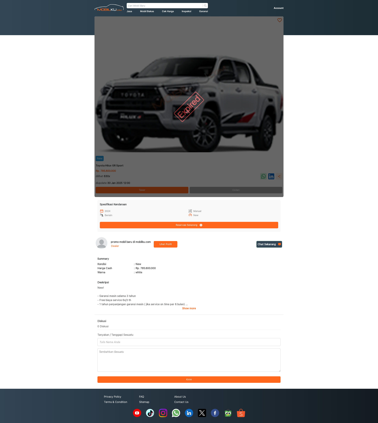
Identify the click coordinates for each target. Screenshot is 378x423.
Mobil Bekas (147, 11)
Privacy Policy (112, 396)
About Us (180, 396)
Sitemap (144, 402)
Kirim (189, 379)
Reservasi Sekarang (186, 225)
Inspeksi (186, 11)
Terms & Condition (115, 402)
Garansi (203, 11)
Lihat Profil (165, 244)
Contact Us (181, 402)
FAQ (141, 396)
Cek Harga (168, 11)
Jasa (129, 11)
